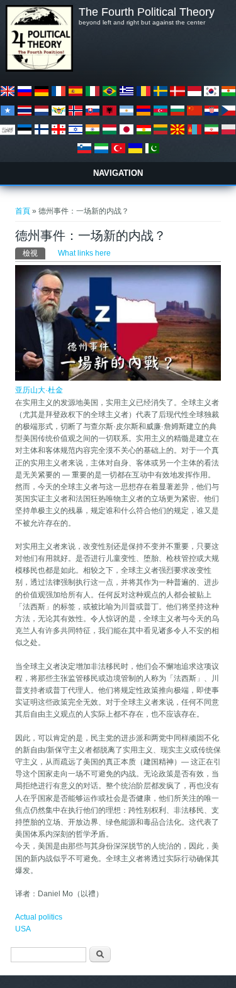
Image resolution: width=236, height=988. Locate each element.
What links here (84, 253)
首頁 (22, 211)
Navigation (118, 173)
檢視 (34, 253)
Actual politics (38, 917)
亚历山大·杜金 (39, 390)
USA (23, 929)
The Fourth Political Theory (147, 12)
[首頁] (39, 69)
